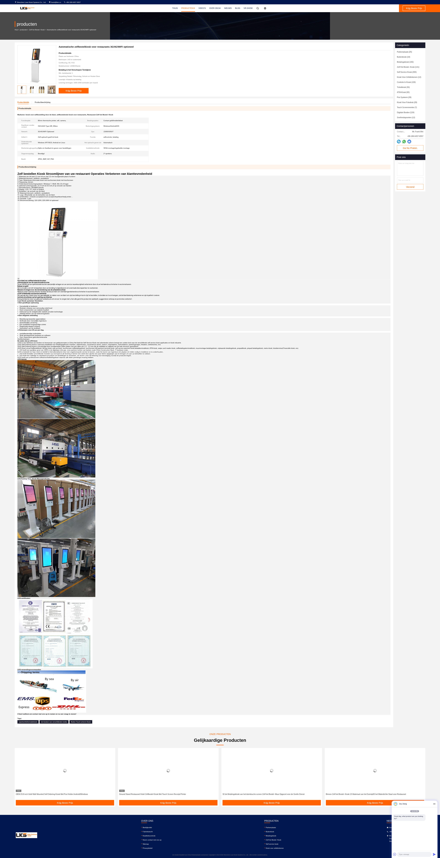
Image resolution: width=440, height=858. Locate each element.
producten (23, 30)
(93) (403, 92)
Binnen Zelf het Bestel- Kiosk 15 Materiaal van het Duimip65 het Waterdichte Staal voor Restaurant (159, 794)
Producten (187, 8)
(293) (407, 72)
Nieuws (228, 8)
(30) (403, 87)
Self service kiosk (272, 844)
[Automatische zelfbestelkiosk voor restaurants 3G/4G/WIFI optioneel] (36, 64)
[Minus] (434, 803)
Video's (202, 8)
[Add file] (394, 854)
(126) (406, 82)
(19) (403, 57)
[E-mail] (409, 141)
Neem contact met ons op (152, 840)
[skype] (398, 141)
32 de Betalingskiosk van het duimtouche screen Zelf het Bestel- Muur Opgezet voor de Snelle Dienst (57, 794)
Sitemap (146, 844)
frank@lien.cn (56, 2)
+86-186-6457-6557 (73, 2)
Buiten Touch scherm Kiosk (81, 722)
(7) (407, 107)
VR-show (248, 8)
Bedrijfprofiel (147, 827)
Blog (237, 8)
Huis (16, 30)
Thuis (175, 8)
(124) (405, 112)
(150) (405, 62)
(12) (409, 77)
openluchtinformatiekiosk (28, 722)
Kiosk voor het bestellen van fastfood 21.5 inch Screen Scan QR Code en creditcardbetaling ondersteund (368, 794)
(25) (404, 52)
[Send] (434, 854)
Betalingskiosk (271, 836)
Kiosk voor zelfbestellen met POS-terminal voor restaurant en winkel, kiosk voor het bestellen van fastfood (265, 794)
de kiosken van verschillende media (54, 722)
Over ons (214, 8)
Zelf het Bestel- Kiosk (36, 30)
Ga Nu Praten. (410, 148)
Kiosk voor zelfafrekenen (275, 848)
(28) (404, 97)
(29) (407, 102)
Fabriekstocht (148, 832)
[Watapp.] (404, 141)
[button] (54, 89)
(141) (408, 67)
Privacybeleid (147, 848)
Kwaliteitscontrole (149, 836)
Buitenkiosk (270, 832)
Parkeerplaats (271, 827)
